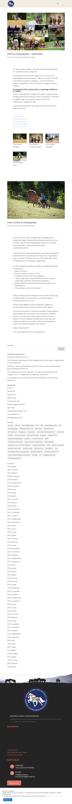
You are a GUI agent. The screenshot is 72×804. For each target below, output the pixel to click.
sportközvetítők (38, 448)
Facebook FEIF (18, 116)
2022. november (13, 591)
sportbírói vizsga (27, 448)
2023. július (11, 565)
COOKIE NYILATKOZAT (15, 755)
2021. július (11, 640)
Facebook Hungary (20, 124)
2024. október (12, 516)
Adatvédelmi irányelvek (54, 796)
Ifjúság (9, 394)
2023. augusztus (13, 562)
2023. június (11, 568)
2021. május (11, 647)
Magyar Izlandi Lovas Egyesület (34, 442)
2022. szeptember (14, 598)
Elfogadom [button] (7, 799)
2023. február (12, 581)
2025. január (11, 506)
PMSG (48, 445)
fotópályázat (22, 432)
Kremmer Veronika (32, 435)
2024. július (11, 525)
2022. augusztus (13, 601)
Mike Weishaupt (49, 442)
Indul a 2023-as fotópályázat (22, 222)
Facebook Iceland (20, 121)
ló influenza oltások (37, 438)
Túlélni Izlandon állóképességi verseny (19, 455)
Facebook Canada (20, 126)
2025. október (12, 480)
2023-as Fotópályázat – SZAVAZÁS (25, 54)
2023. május (11, 571)
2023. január (11, 585)
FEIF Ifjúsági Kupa (13, 428)
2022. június (11, 604)
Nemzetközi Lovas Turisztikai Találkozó (19, 445)
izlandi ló (10, 435)
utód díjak (35, 455)
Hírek (19, 57)
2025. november (13, 476)
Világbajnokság (13, 418)
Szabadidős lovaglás (28, 57)
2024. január (11, 545)
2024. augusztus (13, 522)
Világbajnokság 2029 (49, 455)
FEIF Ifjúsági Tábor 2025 (26, 428)
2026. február (12, 473)
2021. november (13, 627)
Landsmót (27, 438)
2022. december (13, 588)
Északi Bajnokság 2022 (14, 458)
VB (40, 455)
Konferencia (11, 401)
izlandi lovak (60, 432)
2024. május (11, 532)
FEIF (60, 425)
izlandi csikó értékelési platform (46, 432)
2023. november (13, 552)
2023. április (11, 575)
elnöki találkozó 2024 (51, 425)
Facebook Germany (20, 119)
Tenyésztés (11, 414)
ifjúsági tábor (31, 432)
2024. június (11, 529)
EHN (9, 388)
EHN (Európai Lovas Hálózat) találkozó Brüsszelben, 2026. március (32, 378)
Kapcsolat (14, 783)
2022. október (12, 594)
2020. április (11, 657)
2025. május (11, 493)
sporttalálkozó (49, 448)
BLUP (37, 425)
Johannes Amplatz (20, 435)
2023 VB (10, 425)
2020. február (12, 663)
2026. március (12, 470)
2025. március (12, 499)
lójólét (46, 438)
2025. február (12, 502)
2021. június (11, 644)
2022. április (11, 611)
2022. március (12, 614)
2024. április (11, 535)
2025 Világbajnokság (28, 425)
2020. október (12, 654)
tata (56, 448)
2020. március (12, 660)
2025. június (11, 489)
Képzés (10, 398)
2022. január (11, 621)
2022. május (11, 608)
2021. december (13, 624)
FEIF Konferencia (49, 428)
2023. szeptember (14, 558)
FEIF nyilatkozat (12, 432)
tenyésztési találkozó (37, 451)
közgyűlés (43, 435)
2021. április (11, 650)
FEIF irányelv (38, 428)
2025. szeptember (14, 483)
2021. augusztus (13, 637)
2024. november (13, 512)
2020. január (11, 667)
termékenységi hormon (51, 451)
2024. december (13, 509)
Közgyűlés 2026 (13, 357)
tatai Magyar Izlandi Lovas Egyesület (18, 451)
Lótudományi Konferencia (15, 442)
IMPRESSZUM (12, 750)
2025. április (11, 496)
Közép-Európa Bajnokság (15, 438)
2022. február (12, 617)
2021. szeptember (14, 634)
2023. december (13, 548)
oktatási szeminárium (38, 445)
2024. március (12, 539)
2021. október (12, 630)
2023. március (12, 578)
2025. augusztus (13, 486)
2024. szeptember (14, 519)
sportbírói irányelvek (57, 445)
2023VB (17, 425)
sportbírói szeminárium (14, 448)
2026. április (11, 466)
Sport (9, 408)
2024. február (12, 542)
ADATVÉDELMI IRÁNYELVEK (17, 752)
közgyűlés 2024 (52, 435)
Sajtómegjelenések (14, 404)
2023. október (12, 555)
